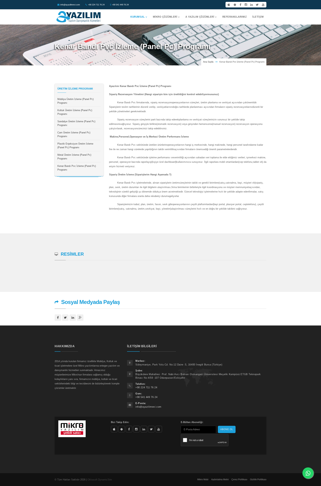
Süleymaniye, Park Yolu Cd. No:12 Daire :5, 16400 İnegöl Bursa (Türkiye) (178, 364)
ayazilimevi (129, 429)
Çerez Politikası (239, 479)
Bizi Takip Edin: (120, 422)
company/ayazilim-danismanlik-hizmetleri (144, 429)
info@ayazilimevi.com (70, 5)
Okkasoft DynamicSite (99, 479)
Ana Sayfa (208, 62)
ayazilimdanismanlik (136, 429)
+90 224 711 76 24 (96, 5)
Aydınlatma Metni (220, 479)
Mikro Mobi (202, 479)
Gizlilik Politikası (258, 479)
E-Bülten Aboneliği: (192, 422)
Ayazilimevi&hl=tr (121, 429)
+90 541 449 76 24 (120, 5)
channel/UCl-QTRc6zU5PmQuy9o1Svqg (158, 429)
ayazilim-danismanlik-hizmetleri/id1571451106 (114, 429)
